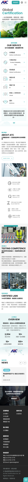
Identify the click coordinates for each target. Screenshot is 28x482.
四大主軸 (5, 447)
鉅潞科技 (12, 478)
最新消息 (19, 411)
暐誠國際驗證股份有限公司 (5, 2)
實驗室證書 (6, 419)
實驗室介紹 (6, 422)
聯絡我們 (15, 2)
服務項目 (6, 436)
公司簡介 (5, 414)
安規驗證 (5, 439)
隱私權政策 (6, 469)
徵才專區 (6, 427)
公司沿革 (5, 416)
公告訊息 (19, 414)
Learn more (6, 158)
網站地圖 (14, 469)
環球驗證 (5, 444)
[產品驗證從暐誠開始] (14, 21)
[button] (13, 35)
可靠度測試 (6, 442)
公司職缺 (5, 430)
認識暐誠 (6, 411)
